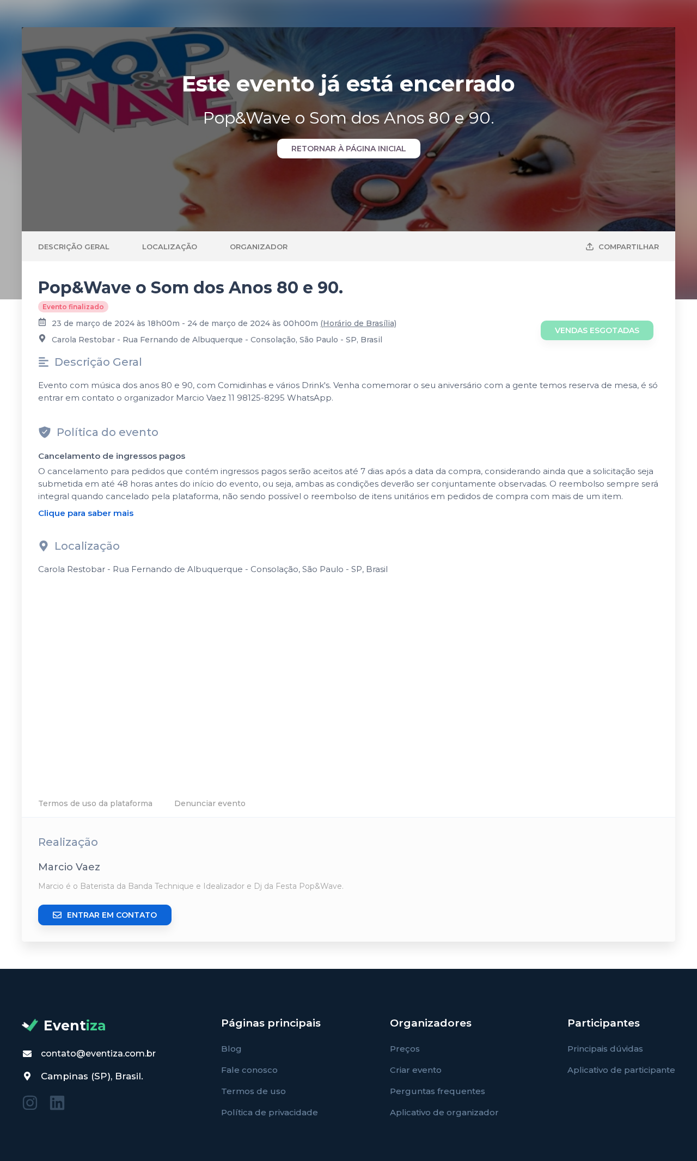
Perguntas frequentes (437, 1091)
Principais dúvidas (605, 1048)
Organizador (259, 246)
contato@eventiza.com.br (98, 1053)
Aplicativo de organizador (444, 1112)
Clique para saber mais (85, 513)
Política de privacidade (269, 1112)
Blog (231, 1048)
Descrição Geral (73, 246)
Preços (405, 1048)
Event (75, 1025)
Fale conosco (249, 1070)
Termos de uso (253, 1091)
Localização (169, 246)
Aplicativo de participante (621, 1070)
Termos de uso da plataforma (95, 803)
